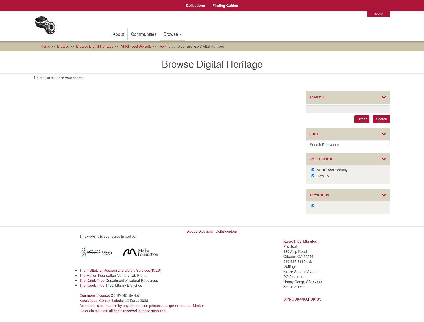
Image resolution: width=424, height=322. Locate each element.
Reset (362, 118)
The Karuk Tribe (92, 280)
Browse (171, 34)
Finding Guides (225, 5)
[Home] (46, 26)
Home (45, 46)
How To (165, 46)
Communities (144, 34)
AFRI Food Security (136, 46)
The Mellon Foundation (98, 275)
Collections (195, 5)
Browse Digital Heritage (95, 46)
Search (381, 118)
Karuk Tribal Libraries (300, 241)
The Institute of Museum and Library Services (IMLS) (120, 270)
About (118, 34)
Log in (378, 13)
